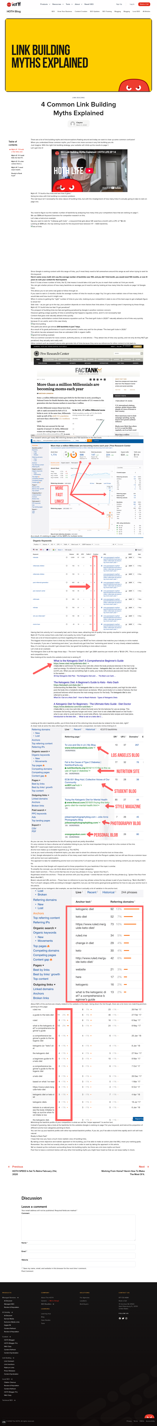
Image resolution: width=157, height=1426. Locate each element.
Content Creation (81, 11)
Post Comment (27, 1271)
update (112, 855)
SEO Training (107, 11)
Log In (132, 4)
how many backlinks (64, 285)
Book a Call (144, 4)
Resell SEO (89, 4)
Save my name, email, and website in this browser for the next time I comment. (55, 1268)
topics (65, 852)
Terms (136, 1421)
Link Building (78, 98)
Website (24, 1260)
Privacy (129, 1421)
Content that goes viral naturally (43, 315)
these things (139, 304)
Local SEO (136, 11)
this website (57, 657)
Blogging (117, 11)
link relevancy (79, 638)
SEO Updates (95, 11)
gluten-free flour (100, 872)
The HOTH (74, 850)
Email (24, 1251)
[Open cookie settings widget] (4, 1422)
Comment (25, 1213)
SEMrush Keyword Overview (48, 215)
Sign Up (119, 4)
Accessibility (150, 1421)
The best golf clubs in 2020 (97, 318)
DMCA (142, 1421)
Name (24, 1243)
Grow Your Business (64, 11)
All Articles (146, 11)
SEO (53, 11)
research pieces (55, 343)
